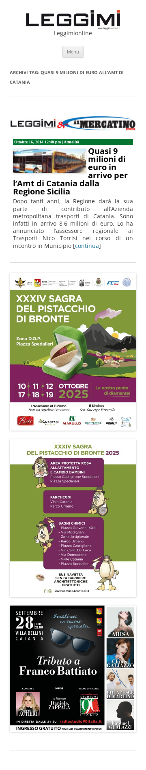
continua (87, 246)
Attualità (71, 142)
